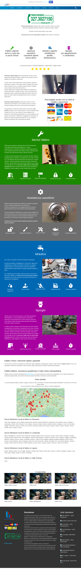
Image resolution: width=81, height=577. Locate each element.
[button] (75, 8)
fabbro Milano (30, 374)
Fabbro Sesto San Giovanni (62, 485)
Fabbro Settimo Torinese (10, 485)
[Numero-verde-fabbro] (40, 19)
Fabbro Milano (59, 165)
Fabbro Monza (8, 501)
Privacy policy (8, 543)
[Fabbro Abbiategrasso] (40, 494)
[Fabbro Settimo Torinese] (15, 478)
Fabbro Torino (58, 501)
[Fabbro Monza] (15, 494)
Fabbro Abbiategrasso (35, 501)
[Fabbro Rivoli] (40, 478)
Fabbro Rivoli (33, 485)
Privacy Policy (45, 1)
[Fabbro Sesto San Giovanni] (66, 478)
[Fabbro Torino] (66, 494)
